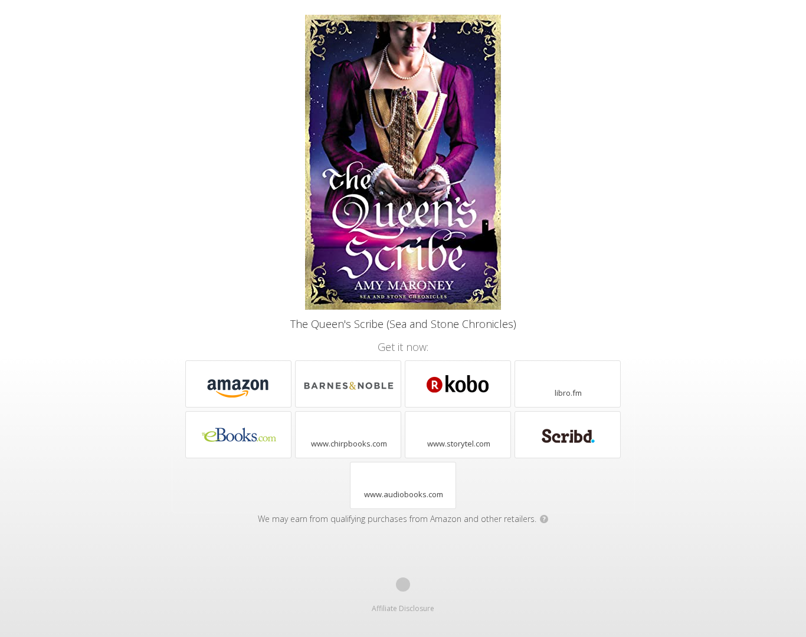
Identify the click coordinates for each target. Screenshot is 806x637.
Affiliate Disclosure (403, 608)
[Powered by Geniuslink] (403, 584)
